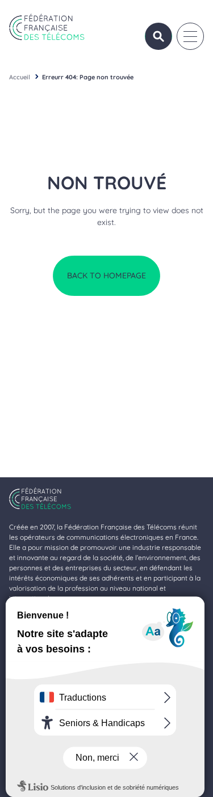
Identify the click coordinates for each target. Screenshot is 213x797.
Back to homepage (106, 275)
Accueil (19, 77)
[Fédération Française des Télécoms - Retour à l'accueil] (47, 26)
